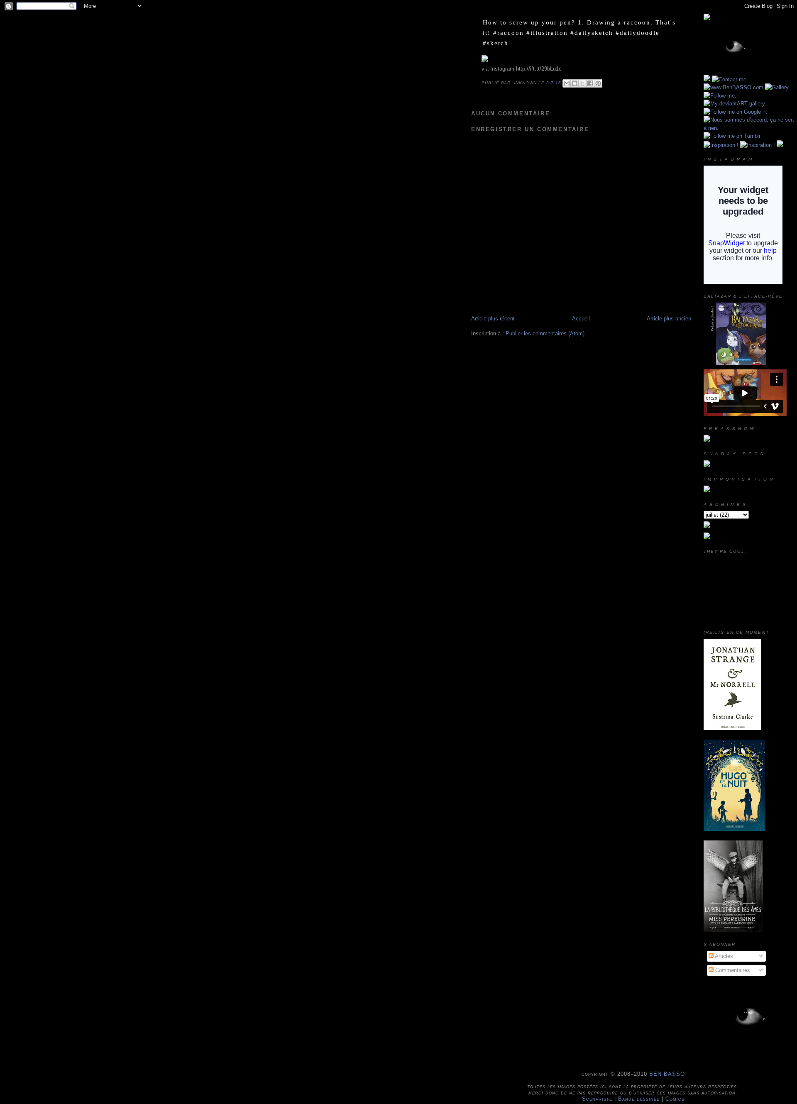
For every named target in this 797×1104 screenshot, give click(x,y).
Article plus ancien (669, 318)
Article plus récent (493, 318)
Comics (675, 1099)
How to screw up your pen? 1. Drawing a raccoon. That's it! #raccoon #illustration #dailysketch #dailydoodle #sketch (579, 32)
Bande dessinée (639, 1099)
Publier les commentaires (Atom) (545, 333)
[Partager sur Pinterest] (598, 83)
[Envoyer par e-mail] (566, 83)
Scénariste (597, 1099)
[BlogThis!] (574, 83)
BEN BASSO (667, 1074)
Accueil (581, 318)
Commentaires (732, 970)
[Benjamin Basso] (707, 537)
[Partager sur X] (582, 83)
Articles (723, 956)
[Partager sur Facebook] (590, 83)
